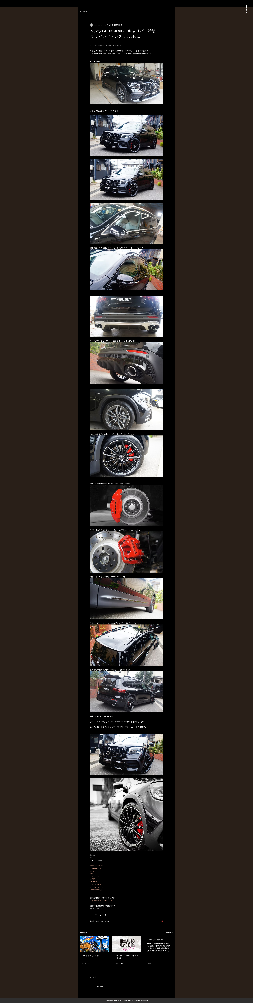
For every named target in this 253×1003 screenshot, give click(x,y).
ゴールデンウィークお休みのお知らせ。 (126, 957)
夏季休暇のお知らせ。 (91, 956)
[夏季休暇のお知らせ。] (94, 944)
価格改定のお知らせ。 (155, 940)
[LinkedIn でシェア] (100, 915)
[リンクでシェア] (105, 915)
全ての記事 (83, 11)
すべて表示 (169, 932)
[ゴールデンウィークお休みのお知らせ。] (126, 944)
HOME (246, 9)
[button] (170, 11)
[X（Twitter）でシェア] (96, 915)
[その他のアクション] (162, 25)
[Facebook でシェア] (91, 915)
